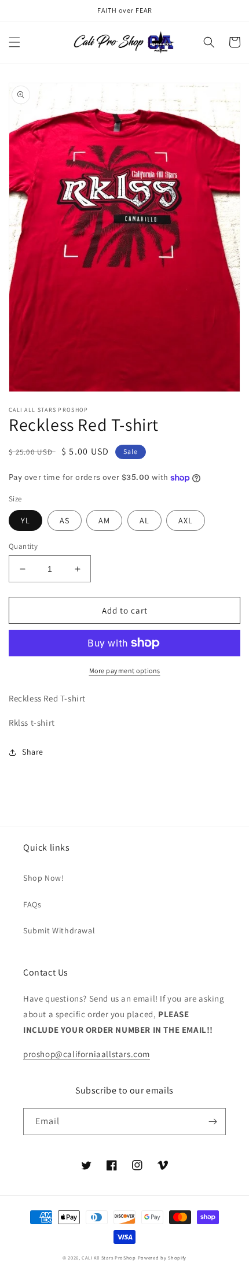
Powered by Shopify (162, 1257)
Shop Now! (43, 878)
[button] (14, 42)
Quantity (23, 546)
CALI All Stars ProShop (109, 1257)
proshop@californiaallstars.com (86, 1053)
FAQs (32, 904)
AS (64, 520)
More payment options (124, 670)
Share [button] (32, 752)
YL (25, 520)
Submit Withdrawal (59, 930)
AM (104, 520)
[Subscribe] (212, 1121)
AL (144, 520)
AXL (185, 520)
